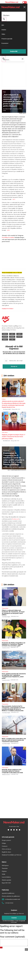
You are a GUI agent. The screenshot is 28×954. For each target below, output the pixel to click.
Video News (5, 432)
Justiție (3, 874)
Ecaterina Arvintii (6, 647)
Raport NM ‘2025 (6, 883)
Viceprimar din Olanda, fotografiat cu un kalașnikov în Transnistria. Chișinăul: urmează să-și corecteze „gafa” (13, 644)
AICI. (13, 199)
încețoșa (12, 336)
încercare (5, 336)
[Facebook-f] (8, 829)
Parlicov (5, 339)
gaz (12, 333)
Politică (3, 399)
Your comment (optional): (12, 937)
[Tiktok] (16, 829)
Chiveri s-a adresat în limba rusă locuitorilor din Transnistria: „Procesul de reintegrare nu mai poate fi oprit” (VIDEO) (13, 613)
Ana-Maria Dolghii (7, 108)
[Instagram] (14, 829)
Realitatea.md (15, 519)
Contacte (4, 846)
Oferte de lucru (6, 849)
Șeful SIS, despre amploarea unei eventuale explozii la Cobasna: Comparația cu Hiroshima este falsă (12, 771)
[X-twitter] (11, 829)
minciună (19, 336)
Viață (4, 92)
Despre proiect (6, 840)
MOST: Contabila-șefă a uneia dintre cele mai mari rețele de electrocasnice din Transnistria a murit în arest (14, 740)
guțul (19, 333)
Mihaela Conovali (6, 774)
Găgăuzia (4, 871)
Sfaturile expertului (6, 880)
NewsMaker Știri (6, 440)
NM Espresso (5, 865)
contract (5, 333)
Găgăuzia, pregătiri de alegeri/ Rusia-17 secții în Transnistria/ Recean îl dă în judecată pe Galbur (13, 436)
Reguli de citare (6, 852)
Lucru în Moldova (6, 877)
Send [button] (1, 947)
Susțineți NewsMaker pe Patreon (11, 855)
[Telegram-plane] (19, 829)
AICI (8, 230)
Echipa (4, 843)
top (12, 339)
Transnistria (6, 450)
